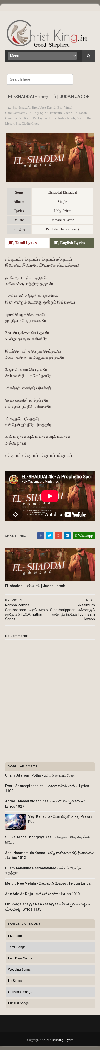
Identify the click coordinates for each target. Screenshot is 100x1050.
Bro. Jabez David (43, 107)
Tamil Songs (16, 947)
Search (84, 79)
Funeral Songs (18, 1003)
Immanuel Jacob (61, 113)
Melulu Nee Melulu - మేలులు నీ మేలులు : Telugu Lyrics (48, 883)
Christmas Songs (20, 992)
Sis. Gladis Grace (27, 123)
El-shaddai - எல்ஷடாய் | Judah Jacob (35, 586)
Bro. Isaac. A (21, 107)
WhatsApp (85, 536)
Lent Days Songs (20, 958)
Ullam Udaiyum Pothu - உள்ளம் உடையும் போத (40, 775)
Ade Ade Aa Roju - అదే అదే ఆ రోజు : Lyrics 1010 (42, 894)
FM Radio (15, 936)
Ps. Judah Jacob (64, 118)
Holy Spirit (40, 113)
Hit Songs (15, 981)
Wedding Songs (19, 969)
